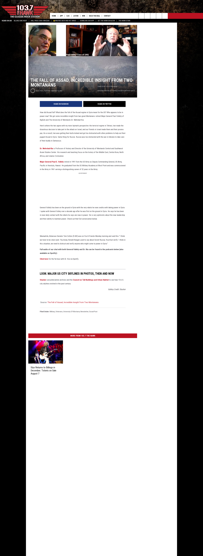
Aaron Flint (39, 91)
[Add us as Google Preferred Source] (147, 16)
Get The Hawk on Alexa (106, 21)
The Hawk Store (124, 21)
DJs (68, 16)
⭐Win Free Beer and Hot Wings (64, 21)
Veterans (59, 312)
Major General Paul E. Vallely (52, 162)
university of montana (71, 312)
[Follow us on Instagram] (159, 16)
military (52, 312)
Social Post (93, 312)
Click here (44, 259)
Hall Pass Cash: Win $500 (40, 21)
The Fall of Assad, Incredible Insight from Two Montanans (73, 302)
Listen (75, 16)
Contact (107, 16)
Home (54, 16)
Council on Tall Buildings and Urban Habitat (91, 280)
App (61, 16)
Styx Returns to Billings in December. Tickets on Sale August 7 (43, 370)
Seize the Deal (94, 16)
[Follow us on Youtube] (165, 16)
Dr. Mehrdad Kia (46, 148)
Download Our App (87, 21)
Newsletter (84, 312)
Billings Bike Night (20, 21)
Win (83, 16)
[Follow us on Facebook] (153, 16)
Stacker (43, 280)
